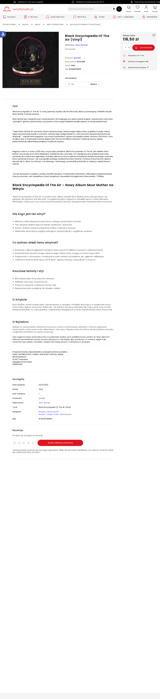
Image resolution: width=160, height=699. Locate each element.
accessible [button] (2, 33)
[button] (114, 9)
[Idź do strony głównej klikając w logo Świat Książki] (17, 9)
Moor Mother (82, 45)
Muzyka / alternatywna (49, 411)
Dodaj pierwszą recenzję (60, 443)
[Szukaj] (119, 9)
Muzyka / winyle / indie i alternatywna (55, 414)
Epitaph (77, 58)
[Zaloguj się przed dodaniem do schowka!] (154, 35)
